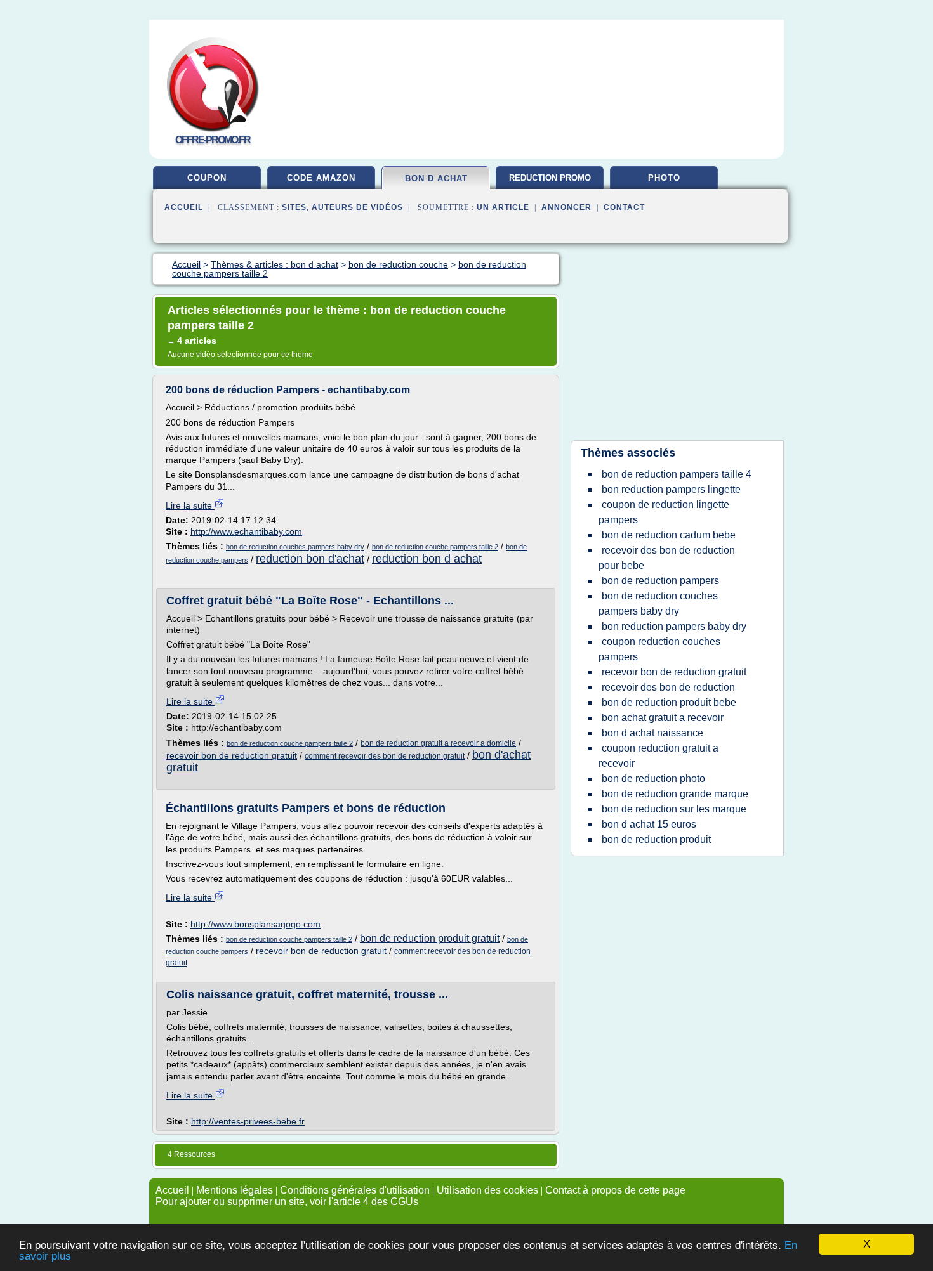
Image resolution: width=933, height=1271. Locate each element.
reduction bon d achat (427, 558)
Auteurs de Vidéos (357, 207)
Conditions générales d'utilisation (355, 1190)
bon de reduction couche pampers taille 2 (435, 547)
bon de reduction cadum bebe (669, 535)
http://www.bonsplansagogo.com (255, 924)
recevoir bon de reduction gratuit (231, 755)
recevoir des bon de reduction (668, 687)
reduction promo (550, 178)
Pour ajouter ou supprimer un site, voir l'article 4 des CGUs (287, 1201)
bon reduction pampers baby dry (674, 626)
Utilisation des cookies (487, 1190)
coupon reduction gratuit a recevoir (658, 756)
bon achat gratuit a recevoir (663, 717)
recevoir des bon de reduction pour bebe (667, 558)
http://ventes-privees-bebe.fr (248, 1121)
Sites (294, 207)
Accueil (183, 207)
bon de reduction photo (653, 778)
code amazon (321, 178)
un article (503, 207)
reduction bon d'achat (310, 558)
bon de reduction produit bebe (669, 702)
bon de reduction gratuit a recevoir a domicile (438, 743)
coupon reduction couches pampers (659, 649)
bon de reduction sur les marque (674, 809)
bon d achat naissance (652, 732)
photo (664, 178)
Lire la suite (190, 505)
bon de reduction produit (656, 839)
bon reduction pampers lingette (671, 489)
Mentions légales (234, 1190)
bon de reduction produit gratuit (430, 938)
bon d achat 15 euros (649, 824)
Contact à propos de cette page (615, 1190)
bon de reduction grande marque (675, 793)
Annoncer (566, 207)
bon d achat (436, 178)
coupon (207, 178)
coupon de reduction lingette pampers (664, 512)
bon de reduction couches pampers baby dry (295, 547)
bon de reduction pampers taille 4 (676, 474)
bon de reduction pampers (660, 580)
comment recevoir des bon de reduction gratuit (385, 756)
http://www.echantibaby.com (246, 531)
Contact (624, 207)
